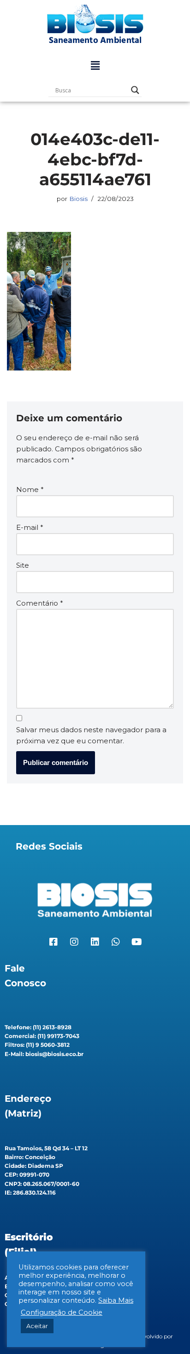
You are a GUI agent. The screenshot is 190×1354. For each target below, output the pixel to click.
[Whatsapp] (116, 942)
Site (22, 565)
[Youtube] (136, 942)
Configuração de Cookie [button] (61, 1312)
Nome (30, 489)
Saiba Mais (115, 1300)
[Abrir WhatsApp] (167, 1331)
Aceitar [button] (37, 1326)
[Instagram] (74, 942)
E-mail (29, 527)
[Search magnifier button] (135, 90)
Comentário (39, 603)
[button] (95, 65)
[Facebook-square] (53, 942)
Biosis (78, 198)
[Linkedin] (95, 942)
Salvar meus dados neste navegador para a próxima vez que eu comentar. (91, 735)
